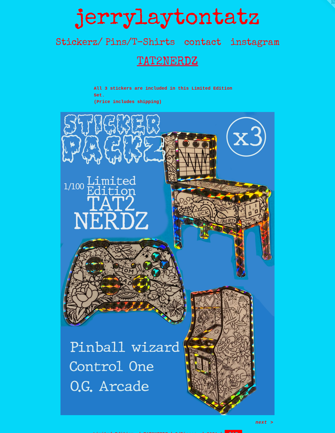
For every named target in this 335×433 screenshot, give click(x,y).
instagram (255, 43)
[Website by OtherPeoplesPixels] (327, 8)
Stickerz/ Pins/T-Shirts (115, 43)
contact (202, 43)
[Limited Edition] (167, 263)
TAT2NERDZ (167, 62)
